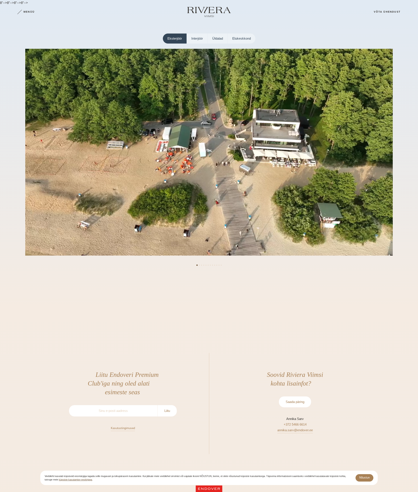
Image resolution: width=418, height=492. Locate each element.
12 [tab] (221, 265)
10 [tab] (216, 265)
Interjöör (197, 38)
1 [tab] (197, 265)
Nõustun (364, 477)
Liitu (167, 411)
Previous (15, 154)
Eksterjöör (174, 38)
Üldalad (217, 38)
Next (402, 154)
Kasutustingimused (123, 428)
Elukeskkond (241, 38)
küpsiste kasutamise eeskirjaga (75, 479)
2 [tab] (199, 265)
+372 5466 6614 (295, 424)
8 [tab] (212, 265)
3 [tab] (201, 265)
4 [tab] (203, 265)
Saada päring (295, 402)
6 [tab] (208, 265)
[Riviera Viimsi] (209, 12)
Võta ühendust (387, 11)
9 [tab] (214, 265)
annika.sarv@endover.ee (295, 430)
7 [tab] (210, 265)
